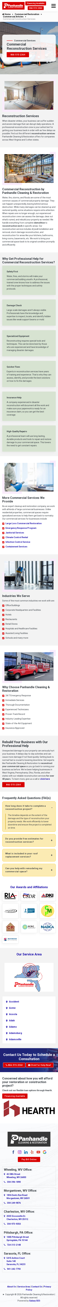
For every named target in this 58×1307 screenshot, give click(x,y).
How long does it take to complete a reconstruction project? (25, 807)
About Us (11, 1286)
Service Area (23, 1286)
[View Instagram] (19, 1152)
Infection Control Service (18, 542)
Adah (12, 1020)
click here (45, 779)
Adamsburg (15, 1033)
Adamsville (15, 1039)
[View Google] (44, 1152)
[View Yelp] (32, 1152)
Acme (12, 1008)
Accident (14, 1001)
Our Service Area (29, 954)
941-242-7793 (14, 1269)
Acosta (13, 1014)
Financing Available (36, 3)
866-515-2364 (35, 8)
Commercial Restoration (27, 14)
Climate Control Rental (17, 537)
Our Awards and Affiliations (29, 887)
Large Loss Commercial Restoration (24, 523)
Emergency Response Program (21, 528)
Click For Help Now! (40, 1065)
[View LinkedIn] (25, 1152)
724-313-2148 (14, 1245)
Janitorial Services (15, 532)
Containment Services (16, 546)
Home (7, 14)
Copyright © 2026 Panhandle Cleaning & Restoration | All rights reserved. (30, 1296)
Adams (13, 1026)
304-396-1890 (14, 1182)
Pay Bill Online (29, 1159)
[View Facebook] (13, 1152)
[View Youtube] (38, 1152)
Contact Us (36, 1286)
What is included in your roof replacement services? (21, 855)
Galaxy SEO (34, 1301)
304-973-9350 (14, 1224)
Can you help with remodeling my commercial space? (23, 870)
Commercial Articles (13, 16)
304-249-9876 (14, 1203)
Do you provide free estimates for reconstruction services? (24, 840)
